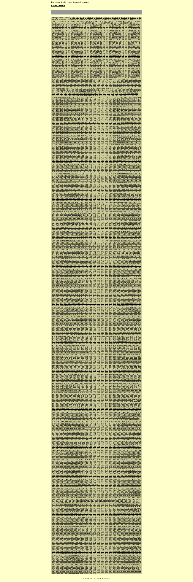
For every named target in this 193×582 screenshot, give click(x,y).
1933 (70, 157)
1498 (90, 121)
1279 (94, 103)
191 (132, 27)
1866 (66, 152)
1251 (70, 101)
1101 (90, 88)
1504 (115, 121)
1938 (90, 157)
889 (126, 72)
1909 (62, 155)
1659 (119, 133)
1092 (53, 88)
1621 (53, 132)
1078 (86, 86)
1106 (109, 88)
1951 (53, 159)
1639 (127, 132)
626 (91, 56)
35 (140, 18)
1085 (115, 86)
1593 (119, 128)
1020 (118, 81)
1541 (86, 124)
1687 (53, 137)
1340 (74, 108)
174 (78, 27)
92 (91, 21)
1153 (116, 92)
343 (81, 37)
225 (62, 30)
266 (104, 32)
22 (110, 18)
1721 (102, 139)
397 (75, 41)
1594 (123, 128)
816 (72, 68)
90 (87, 21)
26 (119, 18)
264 (97, 32)
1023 (131, 81)
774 (116, 65)
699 (56, 61)
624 (85, 56)
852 (97, 70)
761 (75, 65)
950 (53, 77)
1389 (94, 112)
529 (138, 48)
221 (138, 28)
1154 (120, 92)
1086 (119, 86)
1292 (58, 104)
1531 (135, 123)
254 (66, 32)
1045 (131, 83)
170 (66, 27)
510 (78, 48)
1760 (82, 142)
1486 (131, 119)
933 (88, 75)
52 (89, 19)
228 (72, 30)
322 (103, 36)
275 (132, 32)
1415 (110, 113)
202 (78, 28)
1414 (106, 113)
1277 (86, 103)
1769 (119, 142)
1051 (66, 85)
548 (110, 50)
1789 (110, 144)
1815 (127, 146)
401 (88, 41)
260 (85, 32)
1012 (86, 81)
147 (81, 25)
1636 (115, 132)
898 (66, 74)
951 (56, 77)
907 (94, 74)
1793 (127, 144)
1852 (98, 150)
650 (78, 57)
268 (110, 32)
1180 (136, 94)
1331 (127, 106)
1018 (110, 81)
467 (119, 45)
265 (100, 32)
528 (135, 48)
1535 (62, 124)
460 (97, 45)
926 (66, 75)
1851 (94, 150)
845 (75, 70)
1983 (94, 161)
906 (91, 74)
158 (116, 25)
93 (93, 21)
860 (123, 70)
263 (94, 32)
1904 (131, 153)
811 (56, 68)
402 (91, 41)
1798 (58, 146)
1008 (70, 81)
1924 (123, 155)
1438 (115, 115)
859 (119, 70)
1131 (119, 90)
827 (107, 68)
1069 (139, 85)
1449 (70, 117)
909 (100, 74)
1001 (127, 79)
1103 (98, 88)
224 (59, 30)
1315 (62, 106)
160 (123, 25)
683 (94, 59)
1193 (100, 95)
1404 (66, 113)
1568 (106, 126)
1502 (106, 121)
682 (91, 59)
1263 (119, 101)
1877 (110, 152)
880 (97, 72)
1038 (102, 83)
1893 (86, 153)
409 (113, 41)
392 (59, 41)
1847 (78, 150)
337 (62, 37)
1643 (53, 133)
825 (100, 68)
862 (129, 70)
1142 (73, 92)
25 (117, 18)
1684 (131, 135)
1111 (129, 88)
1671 (78, 135)
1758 (74, 142)
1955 (70, 159)
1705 (127, 137)
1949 (135, 157)
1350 (115, 108)
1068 (135, 85)
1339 (70, 108)
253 (62, 32)
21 (108, 18)
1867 (70, 152)
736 (85, 63)
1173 (108, 94)
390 (53, 41)
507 (69, 48)
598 (91, 54)
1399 (135, 112)
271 (119, 32)
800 (110, 66)
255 (69, 32)
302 (129, 34)
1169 (93, 94)
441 (126, 43)
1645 (62, 133)
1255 (86, 101)
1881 (127, 152)
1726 (123, 139)
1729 (135, 139)
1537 (70, 124)
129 (111, 23)
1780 (74, 144)
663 (119, 57)
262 (91, 32)
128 (108, 23)
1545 (102, 124)
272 (123, 32)
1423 (53, 115)
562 (66, 52)
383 (119, 39)
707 (81, 61)
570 (91, 52)
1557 (62, 126)
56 (98, 19)
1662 (131, 133)
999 (119, 79)
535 (69, 50)
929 (75, 75)
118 (77, 23)
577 (113, 52)
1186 (73, 95)
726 (53, 63)
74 (139, 19)
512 (84, 48)
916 (122, 74)
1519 (86, 123)
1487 (135, 119)
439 (119, 43)
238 (104, 30)
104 (122, 21)
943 (119, 75)
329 (126, 36)
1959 (86, 159)
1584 (82, 128)
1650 (82, 133)
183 (107, 27)
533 (62, 50)
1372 (115, 110)
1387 (86, 112)
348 (97, 37)
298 (116, 34)
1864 (58, 152)
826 (103, 68)
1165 (77, 94)
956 (72, 77)
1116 (61, 90)
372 (85, 39)
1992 (131, 161)
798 (104, 66)
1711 (61, 139)
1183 (61, 95)
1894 (90, 153)
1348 (106, 108)
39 (59, 19)
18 (101, 18)
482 (78, 47)
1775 (53, 144)
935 (94, 75)
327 (119, 36)
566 (78, 52)
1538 (74, 124)
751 (132, 63)
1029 (66, 83)
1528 (123, 123)
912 (110, 74)
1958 (82, 159)
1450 (74, 117)
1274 (74, 103)
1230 (74, 99)
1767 (110, 142)
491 (107, 47)
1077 (82, 86)
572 (97, 52)
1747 (119, 141)
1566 (98, 126)
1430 (82, 115)
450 (66, 45)
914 (116, 74)
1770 (123, 142)
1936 (82, 157)
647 (69, 57)
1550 (123, 124)
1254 (82, 101)
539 (81, 50)
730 (66, 63)
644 (59, 57)
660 (110, 57)
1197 (116, 95)
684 (97, 59)
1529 (127, 123)
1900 (115, 153)
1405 (70, 113)
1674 (90, 135)
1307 (119, 104)
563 (69, 52)
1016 (102, 81)
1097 (74, 88)
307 (56, 36)
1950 (139, 157)
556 (135, 50)
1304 (106, 104)
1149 (100, 92)
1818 (139, 146)
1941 (102, 157)
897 (62, 74)
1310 (131, 104)
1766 (106, 142)
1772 (131, 142)
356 (123, 37)
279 (56, 34)
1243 (127, 99)
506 (66, 48)
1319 (78, 106)
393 (62, 41)
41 (64, 19)
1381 (62, 112)
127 (105, 23)
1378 (139, 110)
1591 (110, 128)
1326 (106, 106)
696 (135, 59)
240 (110, 30)
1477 (94, 119)
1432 (90, 115)
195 (56, 28)
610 (129, 54)
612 (135, 54)
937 (100, 75)
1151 (108, 92)
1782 (82, 144)
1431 (86, 115)
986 (78, 79)
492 (110, 47)
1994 (139, 161)
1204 (58, 97)
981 (62, 79)
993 (100, 79)
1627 (78, 132)
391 (56, 41)
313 (75, 36)
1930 (58, 157)
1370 (106, 110)
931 (81, 75)
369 (75, 39)
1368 (98, 110)
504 (59, 48)
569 (88, 52)
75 (53, 21)
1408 (82, 113)
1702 (115, 137)
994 (104, 79)
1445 (53, 117)
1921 (110, 155)
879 (94, 72)
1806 (90, 146)
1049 (58, 85)
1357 (53, 110)
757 (62, 65)
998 (116, 79)
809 (138, 66)
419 (56, 43)
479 (69, 47)
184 (110, 27)
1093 (58, 88)
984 (72, 79)
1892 (82, 153)
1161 (61, 94)
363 (56, 39)
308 (59, 36)
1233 (86, 99)
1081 (98, 86)
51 (87, 19)
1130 (115, 90)
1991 (127, 161)
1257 (94, 101)
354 (116, 37)
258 (78, 32)
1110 (125, 88)
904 (85, 74)
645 (62, 57)
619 (69, 56)
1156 (128, 92)
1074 (70, 86)
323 (107, 36)
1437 (110, 115)
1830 (98, 148)
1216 (106, 97)
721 (126, 61)
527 (132, 48)
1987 (110, 161)
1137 (53, 92)
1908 (58, 155)
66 (121, 19)
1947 (127, 157)
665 (126, 57)
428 (85, 43)
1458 (106, 117)
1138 (57, 92)
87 (80, 21)
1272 (66, 103)
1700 (106, 137)
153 (100, 25)
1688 (58, 137)
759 (69, 65)
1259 (102, 101)
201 (75, 28)
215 (119, 28)
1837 (127, 148)
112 (59, 23)
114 (65, 23)
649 (75, 57)
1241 (119, 99)
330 (129, 36)
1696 (90, 137)
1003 (135, 79)
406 (104, 41)
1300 (90, 104)
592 (72, 54)
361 (138, 37)
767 (94, 65)
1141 (69, 92)
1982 (90, 161)
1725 (118, 139)
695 (132, 59)
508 (72, 48)
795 (94, 66)
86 (78, 21)
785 (62, 66)
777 (126, 65)
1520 (90, 123)
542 (91, 50)
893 (138, 72)
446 (53, 45)
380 (110, 39)
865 (138, 70)
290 (91, 34)
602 (104, 54)
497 (126, 47)
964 (97, 77)
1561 (78, 126)
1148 (96, 92)
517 (100, 48)
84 (73, 21)
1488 (139, 119)
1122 (84, 90)
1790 (115, 144)
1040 (110, 83)
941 (113, 75)
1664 (139, 133)
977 (138, 77)
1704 (123, 137)
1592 (115, 128)
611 (132, 54)
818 (78, 68)
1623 (62, 132)
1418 (123, 113)
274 (129, 32)
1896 (98, 153)
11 (85, 18)
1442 (131, 115)
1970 (131, 159)
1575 (135, 126)
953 (62, 77)
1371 (110, 110)
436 (110, 43)
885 (113, 72)
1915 (86, 155)
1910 (66, 155)
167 (56, 27)
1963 (102, 159)
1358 (58, 110)
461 (100, 45)
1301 (94, 104)
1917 (94, 155)
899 (69, 74)
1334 (139, 106)
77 (57, 21)
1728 (131, 139)
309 (62, 36)
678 (78, 59)
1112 (132, 88)
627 (94, 56)
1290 (139, 103)
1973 (53, 161)
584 (135, 52)
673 (62, 59)
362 (53, 39)
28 (124, 18)
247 (132, 30)
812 (59, 68)
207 (94, 28)
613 (138, 54)
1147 (93, 92)
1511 (53, 123)
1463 (127, 117)
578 (116, 52)
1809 (102, 146)
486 (91, 47)
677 (75, 59)
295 (107, 34)
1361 (70, 110)
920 (135, 74)
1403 (62, 113)
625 (88, 56)
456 (85, 45)
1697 (94, 137)
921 (138, 74)
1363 (78, 110)
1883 (135, 152)
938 (104, 75)
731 (69, 63)
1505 (119, 121)
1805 (86, 146)
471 (132, 45)
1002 (131, 79)
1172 (104, 94)
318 (91, 36)
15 (94, 18)
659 (107, 57)
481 (75, 47)
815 (69, 68)
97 (102, 21)
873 (75, 72)
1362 (74, 110)
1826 (82, 148)
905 (88, 74)
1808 (98, 146)
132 (121, 23)
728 (59, 63)
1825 (78, 148)
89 (84, 21)
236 (97, 30)
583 (132, 52)
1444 (139, 115)
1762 (90, 142)
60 (107, 19)
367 (69, 39)
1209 (78, 97)
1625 (70, 132)
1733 (62, 141)
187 (119, 27)
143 (69, 25)
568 (85, 52)
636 (123, 56)
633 (113, 56)
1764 (98, 142)
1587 (94, 128)
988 (85, 79)
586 (53, 54)
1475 (86, 119)
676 (72, 59)
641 (138, 56)
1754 (58, 142)
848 (85, 70)
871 (69, 72)
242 (116, 30)
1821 (62, 148)
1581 (70, 128)
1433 (94, 115)
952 (59, 77)
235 (94, 30)
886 (116, 72)
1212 (90, 97)
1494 (74, 121)
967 (107, 77)
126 (102, 23)
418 (53, 43)
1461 (119, 117)
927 (69, 75)
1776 (58, 144)
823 (94, 68)
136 (134, 23)
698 (53, 61)
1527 (118, 123)
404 (97, 41)
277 (138, 32)
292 (97, 34)
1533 (53, 124)
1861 (135, 150)
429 (88, 43)
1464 (131, 117)
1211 (86, 97)
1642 (139, 132)
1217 (110, 97)
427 (81, 43)
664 (123, 57)
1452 (82, 117)
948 (135, 75)
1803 (78, 146)
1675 (94, 135)
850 (91, 70)
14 (92, 18)
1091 (139, 86)
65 (118, 19)
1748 (123, 141)
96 (100, 21)
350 (104, 37)
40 (62, 19)
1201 (132, 95)
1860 (131, 150)
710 (91, 61)
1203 (53, 97)
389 (138, 39)
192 (135, 27)
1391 (102, 112)
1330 (123, 106)
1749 (127, 141)
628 (97, 56)
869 (62, 72)
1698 (98, 137)
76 (55, 21)
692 (123, 59)
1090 (135, 86)
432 (97, 43)
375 (94, 39)
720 (122, 61)
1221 (127, 97)
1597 (135, 128)
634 (116, 56)
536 (72, 50)
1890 (74, 153)
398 (78, 41)
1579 (62, 128)
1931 (62, 157)
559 (56, 52)
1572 (123, 126)
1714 (74, 139)
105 (125, 21)
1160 (57, 94)
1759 (78, 142)
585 (138, 52)
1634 (106, 132)
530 (53, 50)
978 (53, 79)
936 (97, 75)
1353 (127, 108)
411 (119, 41)
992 (97, 79)
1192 (96, 95)
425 (75, 43)
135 (130, 23)
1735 (70, 141)
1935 (78, 157)
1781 (78, 144)
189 (126, 27)
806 (129, 66)
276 (135, 32)
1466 (139, 117)
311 (69, 36)
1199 (124, 95)
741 (100, 63)
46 (75, 19)
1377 (135, 110)
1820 (58, 148)
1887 (62, 153)
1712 (66, 139)
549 (113, 50)
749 (126, 63)
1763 (94, 142)
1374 (123, 110)
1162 (65, 94)
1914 (82, 155)
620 (72, 56)
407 (107, 41)
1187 (77, 95)
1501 (102, 121)
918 (129, 74)
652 (85, 57)
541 (88, 50)
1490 (58, 121)
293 (100, 34)
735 (81, 63)
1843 (62, 150)
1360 (66, 110)
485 (88, 47)
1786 (98, 144)
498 (129, 47)
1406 (74, 113)
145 (75, 25)
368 (72, 39)
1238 (106, 99)
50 (84, 19)
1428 (74, 115)
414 (129, 41)
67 (123, 19)
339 (69, 37)
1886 (58, 153)
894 (53, 74)
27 (122, 18)
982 (66, 79)
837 (138, 68)
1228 (66, 99)
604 (110, 54)
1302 (98, 104)
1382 (66, 112)
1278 (90, 103)
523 (119, 48)
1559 (70, 126)
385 (126, 39)
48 (80, 19)
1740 (90, 141)
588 (59, 54)
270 (116, 32)
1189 (85, 95)
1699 (102, 137)
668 (135, 57)
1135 (135, 90)
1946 (123, 157)
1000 (123, 79)
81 (66, 21)
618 (66, 56)
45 (73, 19)
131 (118, 23)
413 (126, 41)
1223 (135, 97)
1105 (106, 88)
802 (116, 66)
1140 (65, 92)
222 (53, 30)
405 (100, 41)
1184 (65, 95)
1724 (114, 139)
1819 (53, 148)
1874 (98, 152)
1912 (74, 155)
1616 (123, 130)
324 (110, 36)
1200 (128, 95)
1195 (108, 95)
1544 (98, 124)
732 (72, 63)
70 (130, 19)
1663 (135, 133)
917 (126, 74)
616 (59, 56)
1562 (82, 126)
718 (116, 61)
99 (107, 21)
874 (78, 72)
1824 (74, 148)
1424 (58, 115)
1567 (102, 126)
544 (97, 50)
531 (56, 50)
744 (110, 63)
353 (113, 37)
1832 (106, 148)
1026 (53, 83)
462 (104, 45)
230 (78, 30)
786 (66, 66)
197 (62, 28)
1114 (53, 90)
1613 (110, 130)
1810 (106, 146)
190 (129, 27)
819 (81, 68)
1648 (74, 133)
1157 (132, 92)
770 (104, 65)
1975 (62, 161)
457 (88, 45)
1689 (62, 137)
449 (62, 45)
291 (94, 34)
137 (137, 23)
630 (104, 56)
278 (53, 34)
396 (72, 41)
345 (88, 37)
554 (129, 50)
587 (56, 54)
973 (126, 77)
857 (113, 70)
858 (116, 70)
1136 (139, 90)
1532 (139, 123)
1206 (66, 97)
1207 (70, 97)
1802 (74, 146)
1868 (74, 152)
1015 (98, 81)
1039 (106, 83)
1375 (127, 110)
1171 (100, 94)
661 (113, 57)
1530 (131, 123)
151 (94, 25)
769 (100, 65)
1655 (102, 133)
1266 (131, 101)
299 (119, 34)
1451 (78, 117)
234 (91, 30)
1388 (90, 112)
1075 (74, 86)
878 (91, 72)
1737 (78, 141)
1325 (102, 106)
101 (113, 21)
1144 (81, 92)
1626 (74, 132)
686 (104, 59)
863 (132, 70)
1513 (61, 123)
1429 (78, 115)
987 (81, 79)
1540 (82, 124)
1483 (119, 119)
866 (53, 72)
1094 (62, 88)
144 (72, 25)
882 (104, 72)
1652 (90, 133)
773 (113, 65)
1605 (78, 130)
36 (53, 19)
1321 (86, 106)
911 (107, 74)
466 (116, 45)
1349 (110, 108)
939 (107, 75)
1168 (89, 94)
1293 (62, 104)
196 (59, 28)
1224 (139, 97)
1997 (62, 162)
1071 (58, 86)
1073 (66, 86)
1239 (110, 99)
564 (72, 52)
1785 (94, 144)
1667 (62, 135)
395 (69, 41)
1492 (66, 121)
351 (107, 37)
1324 (98, 106)
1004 (53, 81)
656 (97, 57)
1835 (119, 148)
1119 (72, 90)
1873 (94, 152)
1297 (78, 104)
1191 (93, 95)
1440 (123, 115)
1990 (123, 161)
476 (59, 47)
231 (81, 30)
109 (138, 21)
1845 (70, 150)
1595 (127, 128)
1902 (123, 153)
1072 (62, 86)
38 (57, 19)
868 (59, 72)
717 (113, 61)
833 (126, 68)
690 (116, 59)
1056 (86, 85)
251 (56, 32)
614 (53, 56)
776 (123, 65)
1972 (139, 159)
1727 (127, 139)
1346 (98, 108)
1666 (58, 135)
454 (78, 45)
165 (138, 25)
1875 (102, 152)
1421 (135, 113)
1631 (94, 132)
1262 (115, 101)
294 (104, 34)
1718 (90, 139)
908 (97, 74)
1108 (117, 88)
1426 (66, 115)
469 (126, 45)
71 (132, 19)
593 (75, 54)
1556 (58, 126)
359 (132, 37)
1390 (98, 112)
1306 (115, 104)
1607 (86, 130)
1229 (70, 99)
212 (110, 28)
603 (107, 54)
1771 (127, 142)
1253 (78, 101)
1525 (110, 123)
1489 (53, 121)
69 (127, 19)
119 (80, 23)
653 (88, 57)
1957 (78, 159)
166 (53, 27)
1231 (78, 99)
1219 (118, 97)
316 (84, 36)
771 (107, 65)
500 (135, 47)
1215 (102, 97)
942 (116, 75)
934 (91, 75)
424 (72, 43)
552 (123, 50)
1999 (70, 162)
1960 (90, 159)
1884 (139, 152)
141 (62, 25)
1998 (66, 162)
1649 (78, 133)
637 (126, 56)
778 (129, 65)
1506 (123, 121)
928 (72, 75)
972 (123, 77)
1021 (123, 81)
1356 (139, 108)
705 (75, 61)
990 (91, 79)
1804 (82, 146)
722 (129, 61)
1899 (110, 153)
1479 (102, 119)
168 (59, 27)
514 (91, 48)
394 (66, 41)
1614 (114, 130)
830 (116, 68)
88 (82, 21)
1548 (115, 124)
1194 (104, 95)
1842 (58, 150)
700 (59, 61)
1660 (123, 133)
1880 (123, 152)
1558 (66, 126)
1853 (102, 150)
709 (88, 61)
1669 (70, 135)
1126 (99, 90)
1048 (53, 85)
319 (94, 36)
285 (75, 34)
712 (97, 61)
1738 (82, 141)
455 (81, 45)
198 (66, 28)
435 (107, 43)
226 (66, 30)
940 (110, 75)
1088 (127, 86)
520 (110, 48)
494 (116, 47)
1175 (116, 94)
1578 (58, 128)
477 (62, 47)
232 (85, 30)
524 (122, 48)
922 (53, 75)
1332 (131, 106)
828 (110, 68)
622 (78, 56)
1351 (119, 108)
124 (96, 23)
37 (55, 19)
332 (135, 36)
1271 (62, 103)
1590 (106, 128)
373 (88, 39)
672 (59, 59)
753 (138, 63)
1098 (78, 88)
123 (92, 23)
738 (91, 63)
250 (53, 32)
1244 (131, 99)
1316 (66, 106)
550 (116, 50)
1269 (53, 103)
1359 (62, 110)
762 (78, 65)
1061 (106, 85)
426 (78, 43)
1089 (131, 86)
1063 (115, 85)
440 (123, 43)
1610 (98, 130)
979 (56, 79)
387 (132, 39)
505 (62, 48)
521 (113, 48)
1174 (112, 94)
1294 (66, 104)
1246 (139, 99)
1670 (74, 135)
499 (132, 47)
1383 (70, 112)
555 (132, 50)
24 (115, 18)
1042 (119, 83)
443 (132, 43)
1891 (78, 153)
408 (110, 41)
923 (56, 75)
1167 (85, 94)
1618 (131, 130)
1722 (106, 139)
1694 (82, 137)
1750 (131, 141)
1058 (94, 85)
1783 (86, 144)
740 (97, 63)
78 (59, 21)
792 (85, 66)
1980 (82, 161)
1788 (106, 144)
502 (53, 48)
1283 (110, 103)
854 (104, 70)
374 (91, 39)
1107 (113, 88)
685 (100, 59)
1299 (86, 104)
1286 (123, 103)
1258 (98, 101)
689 (113, 59)
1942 (106, 157)
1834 (115, 148)
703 (69, 61)
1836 (123, 148)
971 (119, 77)
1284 (115, 103)
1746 (115, 141)
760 (72, 65)
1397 (127, 112)
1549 (119, 124)
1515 (70, 123)
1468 (58, 119)
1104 (102, 88)
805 (126, 66)
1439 (119, 115)
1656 (106, 133)
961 (88, 77)
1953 (62, 159)
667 (132, 57)
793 (88, 66)
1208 (74, 97)
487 (94, 47)
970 (116, 77)
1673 (86, 135)
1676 (98, 135)
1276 (82, 103)
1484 (123, 119)
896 (59, 74)
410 (116, 41)
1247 (53, 101)
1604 (74, 130)
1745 (110, 141)
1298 (82, 104)
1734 (66, 141)
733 (75, 63)
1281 (102, 103)
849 (88, 70)
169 (62, 27)
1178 (128, 94)
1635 (110, 132)
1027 (58, 83)
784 (59, 66)
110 (53, 23)
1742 (98, 141)
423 (69, 43)
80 (64, 21)
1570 (115, 126)
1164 (73, 94)
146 (78, 25)
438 (116, 43)
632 (110, 56)
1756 (66, 142)
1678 (106, 135)
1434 (98, 115)
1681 (119, 135)
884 (110, 72)
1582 (74, 128)
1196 (112, 95)
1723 (110, 139)
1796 (139, 144)
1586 (90, 128)
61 (109, 19)
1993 (135, 161)
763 (81, 65)
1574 (131, 126)
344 (85, 37)
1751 (135, 141)
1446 (58, 117)
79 (62, 21)
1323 (94, 106)
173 (75, 27)
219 (132, 28)
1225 (53, 99)
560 (59, 52)
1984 (98, 161)
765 (88, 65)
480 (72, 47)
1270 (58, 103)
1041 (115, 83)
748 (123, 63)
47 (78, 19)
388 (135, 39)
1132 (123, 90)
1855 (110, 150)
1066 (127, 85)
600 (97, 54)
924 (59, 75)
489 (100, 47)
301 (126, 34)
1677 (102, 135)
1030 (70, 83)
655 (94, 57)
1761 (86, 142)
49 (82, 19)
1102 (94, 88)
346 (91, 37)
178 (91, 27)
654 (91, 57)
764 (85, 65)
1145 (85, 92)
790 (78, 66)
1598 (139, 128)
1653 (94, 133)
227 (69, 30)
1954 (66, 159)
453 (75, 45)
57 (100, 19)
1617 (127, 130)
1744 (106, 141)
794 (91, 66)
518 (103, 48)
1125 (96, 90)
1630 (90, 132)
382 (116, 39)
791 (81, 66)
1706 (131, 137)
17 (99, 18)
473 (138, 45)
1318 (74, 106)
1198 (120, 95)
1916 (90, 155)
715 (107, 61)
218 (129, 28)
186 (116, 27)
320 (97, 36)
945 (126, 75)
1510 (139, 121)
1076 (78, 86)
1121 (80, 90)
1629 (86, 132)
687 (107, 59)
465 (113, 45)
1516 (74, 123)
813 (62, 68)
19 (103, 18)
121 (86, 23)
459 (94, 45)
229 (75, 30)
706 (78, 61)
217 (126, 28)
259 (81, 32)
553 (126, 50)
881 (100, 72)
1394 (115, 112)
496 (123, 47)
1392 (106, 112)
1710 (58, 139)
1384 (74, 112)
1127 (103, 90)
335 (56, 37)
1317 (70, 106)
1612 (106, 130)
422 (66, 43)
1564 (90, 126)
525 (126, 48)
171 (69, 27)
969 (113, 77)
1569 (110, 126)
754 (53, 65)
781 (138, 65)
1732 (58, 141)
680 (85, 59)
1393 (110, 112)
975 (132, 77)
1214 (98, 97)
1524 (106, 123)
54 (93, 19)
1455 (94, 117)
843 (69, 70)
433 (100, 43)
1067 (131, 85)
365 (62, 39)
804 (123, 66)
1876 (106, 152)
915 (119, 74)
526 (129, 48)
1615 (118, 130)
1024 (135, 81)
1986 (106, 161)
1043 (123, 83)
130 (115, 23)
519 (107, 48)
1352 (123, 108)
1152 (112, 92)
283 (69, 34)
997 (113, 79)
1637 (119, 132)
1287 (127, 103)
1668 (66, 135)
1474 (82, 119)
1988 (115, 161)
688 (110, 59)
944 (123, 75)
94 (96, 21)
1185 (69, 95)
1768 (115, 142)
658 (104, 57)
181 (100, 27)
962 (91, 77)
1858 (123, 150)
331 (132, 36)
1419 (127, 113)
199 (69, 28)
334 (53, 37)
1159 (53, 94)
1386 (82, 112)
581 (126, 52)
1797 (53, 146)
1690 (66, 137)
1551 (127, 124)
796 (97, 66)
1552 (131, 124)
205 (88, 28)
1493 (70, 121)
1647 (70, 133)
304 (135, 34)
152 (97, 25)
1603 (70, 130)
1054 (78, 85)
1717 (86, 139)
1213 (94, 97)
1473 (78, 119)
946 (129, 75)
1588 (98, 128)
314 (78, 36)
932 (85, 75)
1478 (98, 119)
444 (135, 43)
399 (81, 41)
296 (110, 34)
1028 (62, 83)
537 (75, 50)
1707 (135, 137)
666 (129, 57)
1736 (74, 141)
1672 (82, 135)
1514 (66, 123)
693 (126, 59)
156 (110, 25)
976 (135, 77)
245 (126, 30)
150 (91, 25)
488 (97, 47)
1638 (123, 132)
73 (136, 19)
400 (85, 41)
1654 (98, 133)
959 (81, 77)
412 (122, 41)
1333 (135, 106)
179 (94, 27)
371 (81, 39)
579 (119, 52)
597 (88, 54)
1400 (139, 112)
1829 (94, 148)
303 (132, 34)
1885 (53, 153)
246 (129, 30)
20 (106, 18)
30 (128, 18)
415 (132, 41)
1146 (89, 92)
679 (81, 59)
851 (94, 70)
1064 (119, 85)
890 (129, 72)
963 (94, 77)
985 (75, 79)
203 (81, 28)
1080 (94, 86)
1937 (86, 157)
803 (119, 66)
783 (56, 66)
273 (126, 32)
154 (104, 25)
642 (53, 57)
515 (94, 48)
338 (66, 37)
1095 (66, 88)
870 (66, 72)
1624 (66, 132)
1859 (127, 150)
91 (89, 21)
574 (104, 52)
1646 (66, 133)
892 (135, 72)
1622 (58, 132)
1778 (66, 144)
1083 (106, 86)
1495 (78, 121)
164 (135, 25)
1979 (78, 161)
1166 (81, 94)
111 (56, 23)
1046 (135, 83)
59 (105, 19)
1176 (120, 94)
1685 (135, 135)
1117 (64, 90)
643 (56, 57)
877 (88, 72)
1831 (102, 148)
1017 (106, 81)
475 (56, 47)
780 (135, 65)
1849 (86, 150)
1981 (86, 161)
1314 (58, 106)
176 (85, 27)
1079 (90, 86)
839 (56, 70)
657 (100, 57)
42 (66, 19)
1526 (114, 123)
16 (97, 18)
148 (85, 25)
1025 (139, 81)
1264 (123, 101)
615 (56, 56)
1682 (123, 135)
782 (53, 66)
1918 (98, 155)
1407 (78, 113)
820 (84, 68)
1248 (58, 101)
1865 (62, 152)
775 (119, 65)
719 (119, 61)
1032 (78, 83)
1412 (98, 113)
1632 (98, 132)
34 (137, 18)
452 (72, 45)
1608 (90, 130)
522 (116, 48)
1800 (66, 146)
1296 (74, 104)
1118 (68, 90)
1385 (78, 112)
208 (97, 28)
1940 (98, 157)
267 (107, 32)
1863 (53, 152)
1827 (86, 148)
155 (107, 25)
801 (113, 66)
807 (132, 66)
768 (97, 65)
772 (110, 65)
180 (97, 27)
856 (110, 70)
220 (135, 28)
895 (56, 74)
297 (113, 34)
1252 (74, 101)
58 (102, 19)
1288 (131, 103)
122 (89, 23)
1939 (94, 157)
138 (53, 25)
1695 (86, 137)
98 (105, 21)
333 (138, 36)
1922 (114, 155)
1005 (58, 81)
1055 (82, 85)
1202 (136, 95)
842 (66, 70)
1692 (74, 137)
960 (85, 77)
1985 (102, 161)
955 (69, 77)
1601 (62, 130)
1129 (111, 90)
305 (138, 34)
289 (88, 34)
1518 (82, 123)
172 (72, 27)
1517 (78, 123)
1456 (98, 117)
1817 (135, 146)
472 (135, 45)
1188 (81, 95)
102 (116, 21)
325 (113, 36)
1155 (124, 92)
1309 (127, 104)
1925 (127, 155)
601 (100, 54)
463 (107, 45)
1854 (106, 150)
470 (129, 45)
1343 (86, 108)
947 (132, 75)
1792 (123, 144)
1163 (69, 94)
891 (132, 72)
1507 (127, 121)
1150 (104, 92)
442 (129, 43)
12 (88, 18)
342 (78, 37)
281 (62, 34)
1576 (139, 126)
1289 (135, 103)
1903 (127, 153)
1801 (70, 146)
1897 (102, 153)
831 (119, 68)
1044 (127, 83)
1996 (58, 162)
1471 (70, 119)
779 (132, 65)
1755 (62, 142)
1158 (136, 92)
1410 (90, 113)
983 (69, 79)
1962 (98, 159)
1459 (110, 117)
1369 (102, 110)
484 (85, 47)
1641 (135, 132)
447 (56, 45)
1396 (123, 112)
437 (113, 43)
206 (91, 28)
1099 (82, 88)
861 (126, 70)
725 (138, 61)
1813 (118, 146)
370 (78, 39)
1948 (131, 157)
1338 (66, 108)
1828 (90, 148)
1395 (119, 112)
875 (81, 72)
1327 (110, 106)
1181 (53, 95)
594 (78, 54)
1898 (106, 153)
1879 (119, 152)
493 (113, 47)
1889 (70, 153)
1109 (121, 88)
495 (119, 47)
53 (91, 19)
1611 (102, 130)
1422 (139, 113)
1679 (110, 135)
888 (123, 72)
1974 (58, 161)
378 (104, 39)
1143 (77, 92)
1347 (102, 108)
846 (78, 70)
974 (129, 77)
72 (134, 19)
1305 (110, 104)
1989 (119, 161)
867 (56, 72)
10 (83, 18)
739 (94, 63)
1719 (94, 139)
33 (135, 18)
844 (72, 70)
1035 (90, 83)
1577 (53, 128)
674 (66, 59)
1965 (110, 159)
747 (119, 63)
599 (94, 54)
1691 (70, 137)
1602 (66, 130)
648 (72, 57)
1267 (135, 101)
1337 (62, 108)
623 (81, 56)
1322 (90, 106)
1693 (78, 137)
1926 (131, 155)
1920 (106, 155)
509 (75, 48)
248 (135, 30)
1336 (58, 108)
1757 (70, 142)
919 (132, 74)
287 (81, 34)
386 (129, 39)
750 (129, 63)
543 (94, 50)
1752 (139, 141)
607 (119, 54)
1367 (94, 110)
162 (129, 25)
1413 (102, 113)
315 (81, 36)
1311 (135, 104)
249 (138, 30)
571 (94, 52)
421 (62, 43)
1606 (82, 130)
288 (85, 34)
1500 (98, 121)
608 (123, 54)
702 (66, 61)
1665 (53, 135)
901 (75, 74)
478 (66, 47)
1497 (86, 121)
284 (72, 34)
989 (88, 79)
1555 (53, 126)
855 (107, 70)
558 (53, 52)
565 (75, 52)
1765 (102, 142)
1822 (66, 148)
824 (97, 68)
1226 (58, 99)
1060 (102, 85)
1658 (115, 133)
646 (66, 57)
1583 (78, 128)
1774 (139, 142)
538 (78, 50)
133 (124, 23)
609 (126, 54)
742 (104, 63)
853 (100, 70)
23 (113, 18)
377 (100, 39)
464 (110, 45)
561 (62, 52)
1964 (106, 159)
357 (126, 37)
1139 (61, 92)
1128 (107, 90)
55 (96, 19)
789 (75, 66)
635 (119, 56)
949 (138, 75)
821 (88, 68)
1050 (62, 85)
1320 (82, 106)
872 (72, 72)
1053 (74, 85)
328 (122, 36)
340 (72, 37)
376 (97, 39)
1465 (135, 117)
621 (75, 56)
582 (129, 52)
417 (138, 41)
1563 (86, 126)
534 (66, 50)
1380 (58, 112)
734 (78, 63)
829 (113, 68)
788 (72, 66)
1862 (139, 150)
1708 (139, 137)
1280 (98, 103)
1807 (94, 146)
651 (81, 57)
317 (88, 36)
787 (69, 66)
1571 (119, 126)
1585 (86, 128)
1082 (102, 86)
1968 (123, 159)
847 (81, 70)
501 (138, 47)
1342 (82, 108)
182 (104, 27)
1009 (74, 81)
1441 (127, 115)
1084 (110, 86)
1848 (82, 150)
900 (72, 74)
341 (75, 37)
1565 (94, 126)
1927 (135, 155)
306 (53, 36)
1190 (89, 95)
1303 (102, 104)
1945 (119, 157)
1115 (57, 90)
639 (132, 56)
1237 (102, 99)
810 (53, 68)
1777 (62, 144)
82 (69, 21)
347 (94, 37)
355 (119, 37)
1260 (106, 101)
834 (129, 68)
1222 (131, 97)
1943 (110, 157)
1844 (66, 150)
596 (85, 54)
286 (78, 34)
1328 (115, 106)
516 (97, 48)
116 (71, 23)
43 (69, 19)
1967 (119, 159)
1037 (98, 83)
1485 (127, 119)
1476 (90, 119)
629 (100, 56)
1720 (98, 139)
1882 (131, 152)
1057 (90, 85)
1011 (82, 81)
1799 (62, 146)
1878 (115, 152)
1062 (110, 85)
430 (91, 43)
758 (66, 65)
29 (126, 18)
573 (100, 52)
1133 (127, 90)
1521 (94, 123)
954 (66, 77)
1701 (110, 137)
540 (85, 50)
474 (53, 47)
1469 (62, 119)
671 (56, 59)
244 (123, 30)
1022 (127, 81)
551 (119, 50)
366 (66, 39)
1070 (53, 86)
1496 (82, 121)
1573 (127, 126)
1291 (53, 104)
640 (135, 56)
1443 (135, 115)
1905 (135, 153)
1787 (102, 144)
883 (107, 72)
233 (88, 30)
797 (100, 66)
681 (88, 59)
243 (119, 30)
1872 (90, 152)
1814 (123, 146)
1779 (70, 144)
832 (122, 68)
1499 (94, 121)
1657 (110, 133)
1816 (131, 146)
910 (104, 74)
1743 (102, 141)
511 (81, 48)
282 (66, 34)
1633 (102, 132)
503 (56, 48)
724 (135, 61)
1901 (119, 153)
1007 (66, 81)
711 (94, 61)
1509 (135, 121)
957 (75, 77)
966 (104, 77)
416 (135, 41)
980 (59, 79)
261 (88, 32)
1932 (66, 157)
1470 (66, 119)
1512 (57, 123)
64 (116, 19)
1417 (118, 113)
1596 (131, 128)
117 (74, 23)
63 (114, 19)
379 (107, 39)
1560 (74, 126)
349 (100, 37)
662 (116, 57)
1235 (94, 99)
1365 (86, 110)
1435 (102, 115)
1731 (53, 141)
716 (110, 61)
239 (107, 30)
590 (66, 54)
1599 (53, 130)
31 (131, 18)
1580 (66, 128)
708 (85, 61)
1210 (82, 97)
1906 (139, 153)
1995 (53, 162)
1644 (58, 133)
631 (107, 56)
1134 (131, 90)
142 (66, 25)
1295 (70, 104)
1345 (94, 108)
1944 (115, 157)
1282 (106, 103)
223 (56, 30)
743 (107, 63)
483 (81, 47)
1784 (90, 144)
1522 (98, 123)
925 (62, 75)
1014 (94, 81)
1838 (131, 148)
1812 (114, 146)
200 (72, 28)
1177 (124, 94)
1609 (94, 130)
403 (94, 41)
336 (59, 37)
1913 (78, 155)
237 (100, 30)
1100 (86, 88)
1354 (131, 108)
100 (109, 21)
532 (59, 50)
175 (81, 27)
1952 (58, 159)
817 (75, 68)
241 (113, 30)
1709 (53, 139)
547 (107, 50)
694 (129, 59)
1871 (86, 152)
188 (123, 27)
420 (59, 43)
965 (100, 77)
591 (69, 54)
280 (59, 34)
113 (62, 23)
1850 (90, 150)
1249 (62, 101)
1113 (136, 88)
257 (75, 32)
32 (133, 18)
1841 (53, 150)
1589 (102, 128)
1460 (115, 117)
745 (113, 63)
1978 (74, 161)
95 (98, 21)
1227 (62, 99)
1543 (94, 124)
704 (72, 61)
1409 (86, 113)
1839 (135, 148)
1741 (94, 141)
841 (62, 70)
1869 (78, 152)
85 (75, 21)
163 (132, 25)
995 (107, 79)
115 (68, 23)
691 (119, 59)
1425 (62, 115)
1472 (74, 119)
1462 (123, 117)
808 (135, 66)
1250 (66, 101)
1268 (139, 101)
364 (59, 39)
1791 (119, 144)
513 (88, 48)
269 (113, 32)
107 (132, 21)
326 (116, 36)
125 (99, 23)
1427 (70, 115)
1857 (119, 150)
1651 (86, 133)
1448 (66, 117)
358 (129, 37)
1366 (90, 110)
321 (100, 36)
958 (78, 77)
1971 (135, 159)
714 (103, 61)
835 (132, 68)
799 (107, 66)
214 (116, 28)
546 (104, 50)
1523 (102, 123)
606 (116, 54)
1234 (90, 99)
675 (69, 59)
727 (56, 63)
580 (123, 52)
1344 (90, 108)
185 (113, 27)
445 (138, 43)
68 (125, 19)
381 (113, 39)
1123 (88, 90)
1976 (66, 161)
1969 (127, 159)
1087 (123, 86)
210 (104, 28)
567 (81, 52)
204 (85, 28)
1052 (70, 85)
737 (88, 63)
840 (59, 70)
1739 (86, 141)
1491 (62, 121)
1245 (135, 99)
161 (126, 25)
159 (119, 25)
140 (59, 25)
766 (91, 65)
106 (128, 21)
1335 (53, 108)
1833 (110, 148)
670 (53, 59)
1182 (57, 95)
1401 (53, 113)
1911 (70, 155)
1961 (94, 159)
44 (71, 19)
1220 (123, 97)
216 (122, 28)
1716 (82, 139)
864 (135, 70)
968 (110, 77)
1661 (127, 133)
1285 (119, 103)
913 (113, 74)
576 (110, 52)
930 (78, 75)
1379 (53, 112)
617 (62, 56)
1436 (106, 115)
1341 (78, 108)
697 (138, 59)
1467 (53, 119)
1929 (53, 157)
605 (113, 54)
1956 (74, 159)
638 (129, 56)
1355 (135, 108)
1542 (90, 124)
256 (72, 32)
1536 (66, 124)
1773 (135, 142)
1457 (102, 117)
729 (62, 63)
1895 (94, 153)
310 (66, 36)
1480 (106, 119)
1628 (82, 132)
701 (62, 61)
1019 (114, 81)
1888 (66, 153)
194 (53, 28)
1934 (74, 157)
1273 (70, 103)
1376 (131, 110)
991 (94, 79)
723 (132, 61)
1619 (135, 130)
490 (104, 47)
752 (135, 63)
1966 (115, 159)
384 (123, 39)
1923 (118, 155)
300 (123, 34)
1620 (139, 130)
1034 (86, 83)
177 (88, 27)
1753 (53, 142)
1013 (90, 81)
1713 (70, 139)
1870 (82, 152)
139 (56, 25)
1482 (115, 119)
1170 (96, 94)
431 (94, 43)
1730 (139, 139)
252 (59, 32)
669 (138, 57)
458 (91, 45)
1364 (82, 110)
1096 (70, 88)
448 (59, 45)
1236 (98, 99)
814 (65, 68)
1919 (102, 155)
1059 (98, 85)
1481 (110, 119)
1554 (139, 124)
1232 (82, 99)
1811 (110, 146)
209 (100, 28)
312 (72, 36)
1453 (86, 117)
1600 (58, 130)
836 (135, 68)
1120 (76, 90)
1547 (110, 124)
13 (90, 18)
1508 (131, 121)
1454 (90, 117)
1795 (135, 144)
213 (113, 28)
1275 (78, 103)
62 (111, 19)
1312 (139, 104)
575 (107, 52)
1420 (131, 113)
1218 (114, 97)
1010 (78, 81)
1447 (62, 117)
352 (110, 37)
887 (119, 72)
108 (135, 21)
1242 (123, 99)
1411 (94, 113)
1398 (131, 112)
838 (53, 70)
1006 (62, 81)
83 (71, 21)
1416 (114, 113)
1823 (70, 148)
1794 (131, 144)
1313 (53, 106)
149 (88, 25)
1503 (110, 121)
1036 (94, 83)
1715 (78, 139)
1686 (139, 135)
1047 (139, 83)
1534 (58, 124)
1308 (123, 104)
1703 (119, 137)
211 (107, 28)
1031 (74, 83)
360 (135, 37)
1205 (62, 97)
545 (100, 50)
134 (127, 23)
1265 (127, 101)
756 (59, 65)
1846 (74, 150)
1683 (127, 135)
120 (83, 23)
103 (119, 21)
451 (69, 45)
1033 (82, 83)
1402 (58, 113)
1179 (132, 94)
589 (62, 54)
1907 (53, 155)
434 (104, 43)
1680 (115, 135)
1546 (106, 124)
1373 (119, 110)
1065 (123, 85)
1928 (139, 155)
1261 (110, 101)
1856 (115, 150)
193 (138, 27)
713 (100, 61)
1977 (70, 161)
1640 (131, 132)
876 (85, 72)
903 (81, 74)
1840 (139, 148)
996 (110, 79)
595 (81, 54)
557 (138, 50)
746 (116, 63)
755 (56, 65)
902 (78, 74)
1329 (119, 106)
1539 (78, 124)
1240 (115, 99)
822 (91, 68)
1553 (135, 124)
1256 (90, 101)
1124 (92, 90)
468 (123, 45)
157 (113, 25)
